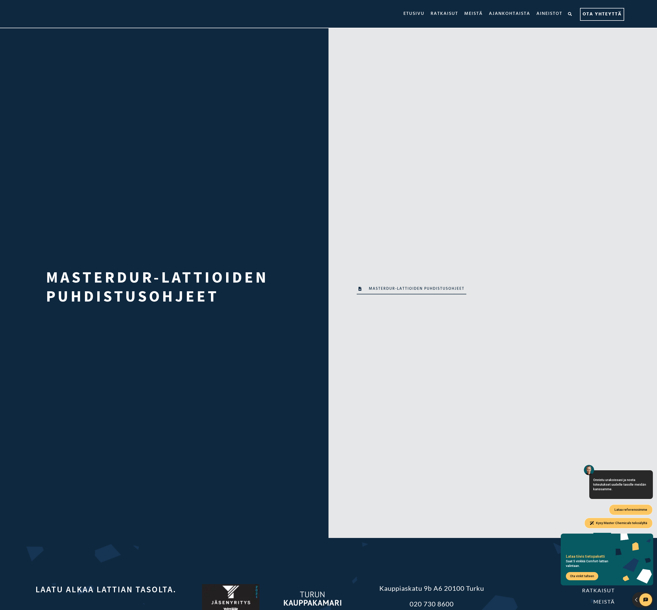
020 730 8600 (432, 604)
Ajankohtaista (509, 13)
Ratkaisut (444, 13)
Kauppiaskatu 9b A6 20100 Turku (431, 588)
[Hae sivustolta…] (570, 14)
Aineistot (549, 13)
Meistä (473, 13)
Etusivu (413, 13)
